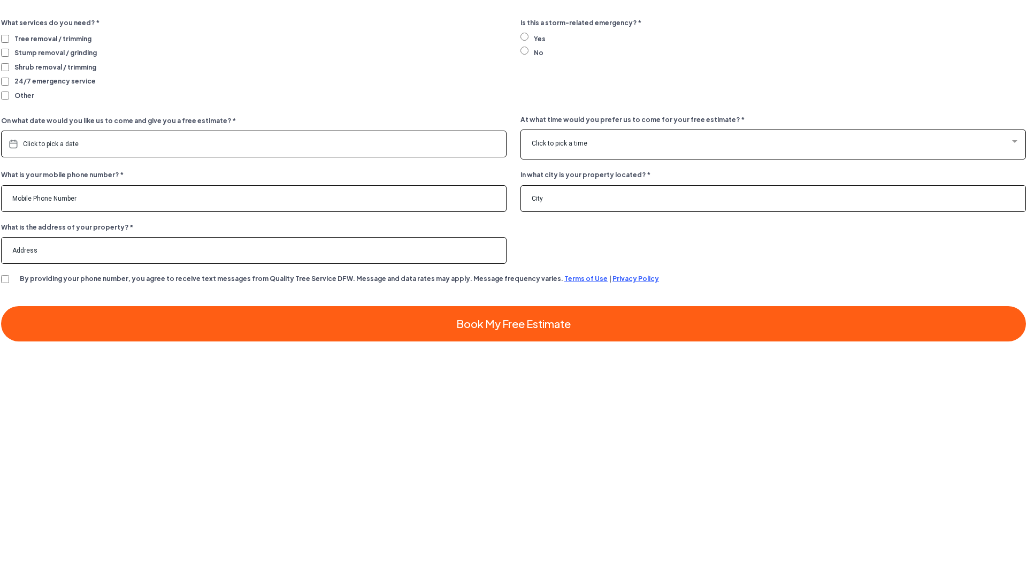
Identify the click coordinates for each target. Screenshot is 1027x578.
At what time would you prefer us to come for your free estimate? (632, 120)
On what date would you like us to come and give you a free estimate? (118, 121)
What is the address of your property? (67, 227)
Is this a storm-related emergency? (580, 23)
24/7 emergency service (55, 81)
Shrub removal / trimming (55, 67)
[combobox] (773, 144)
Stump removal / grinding (55, 53)
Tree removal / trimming (52, 39)
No (538, 53)
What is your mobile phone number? (62, 175)
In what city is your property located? (585, 175)
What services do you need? (50, 23)
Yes (540, 39)
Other (24, 96)
